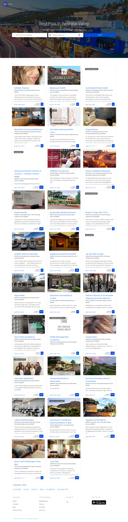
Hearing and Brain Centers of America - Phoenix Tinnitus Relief (27, 174)
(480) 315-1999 (19, 271)
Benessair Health (57, 88)
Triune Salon (91, 337)
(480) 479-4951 (54, 105)
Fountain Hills (62, 489)
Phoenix (34, 489)
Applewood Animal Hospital (63, 254)
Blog (14, 507)
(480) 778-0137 (19, 354)
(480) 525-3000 (90, 354)
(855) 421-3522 (54, 437)
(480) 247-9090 (54, 229)
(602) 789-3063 (19, 188)
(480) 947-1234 (54, 188)
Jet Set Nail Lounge (94, 254)
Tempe (26, 489)
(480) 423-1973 (90, 229)
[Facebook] (67, 502)
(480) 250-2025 (90, 312)
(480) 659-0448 (55, 395)
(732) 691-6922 (54, 146)
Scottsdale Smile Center (97, 88)
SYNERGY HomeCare (59, 171)
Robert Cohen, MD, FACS (97, 212)
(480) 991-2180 (90, 105)
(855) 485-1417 (90, 395)
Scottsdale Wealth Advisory (63, 212)
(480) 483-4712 (54, 354)
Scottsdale (17, 489)
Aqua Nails (19, 295)
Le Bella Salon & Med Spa (26, 254)
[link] (7, 4)
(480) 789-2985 (90, 271)
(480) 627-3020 (54, 478)
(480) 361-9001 (19, 312)
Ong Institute (92, 129)
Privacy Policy (17, 510)
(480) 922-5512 (19, 437)
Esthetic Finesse (21, 88)
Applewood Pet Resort (96, 420)
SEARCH (100, 35)
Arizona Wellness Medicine (98, 171)
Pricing (41, 504)
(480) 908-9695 (19, 105)
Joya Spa (54, 461)
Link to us (42, 510)
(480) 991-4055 (54, 312)
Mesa (42, 489)
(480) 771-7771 (90, 146)
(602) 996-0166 (19, 229)
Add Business (43, 501)
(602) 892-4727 (90, 188)
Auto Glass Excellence (24, 337)
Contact (15, 504)
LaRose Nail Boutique (24, 420)
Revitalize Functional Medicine (28, 129)
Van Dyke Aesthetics (23, 378)
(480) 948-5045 (19, 395)
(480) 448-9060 (55, 271)
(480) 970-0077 (19, 146)
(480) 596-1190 (90, 437)
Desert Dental (20, 212)
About (15, 501)
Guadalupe (50, 489)
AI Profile (42, 507)
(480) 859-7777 (19, 478)
